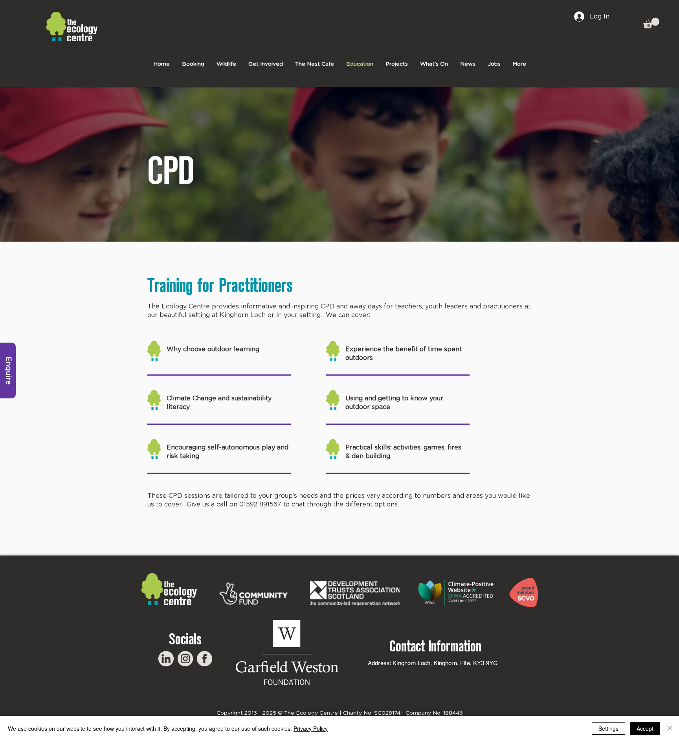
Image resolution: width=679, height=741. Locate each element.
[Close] (669, 728)
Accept (645, 728)
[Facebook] (204, 658)
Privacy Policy (311, 728)
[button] (651, 23)
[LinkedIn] (166, 658)
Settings (608, 728)
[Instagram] (185, 658)
